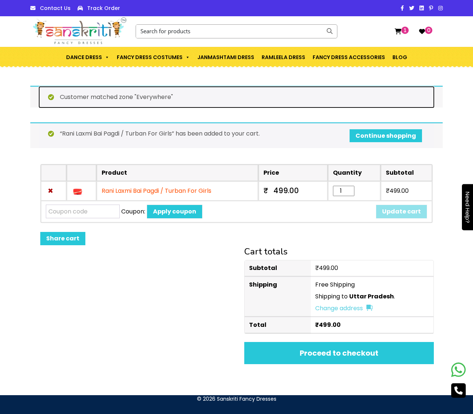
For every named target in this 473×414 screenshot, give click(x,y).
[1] (398, 31)
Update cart (401, 211)
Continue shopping (385, 135)
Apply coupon (174, 211)
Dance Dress (84, 57)
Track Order (103, 8)
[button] (106, 57)
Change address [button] (339, 308)
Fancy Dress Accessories (349, 57)
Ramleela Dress (283, 57)
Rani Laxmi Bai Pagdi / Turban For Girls (156, 191)
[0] (422, 31)
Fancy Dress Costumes (150, 57)
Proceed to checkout (339, 353)
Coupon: (133, 211)
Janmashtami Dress (225, 57)
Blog (399, 57)
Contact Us (55, 8)
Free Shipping (335, 284)
